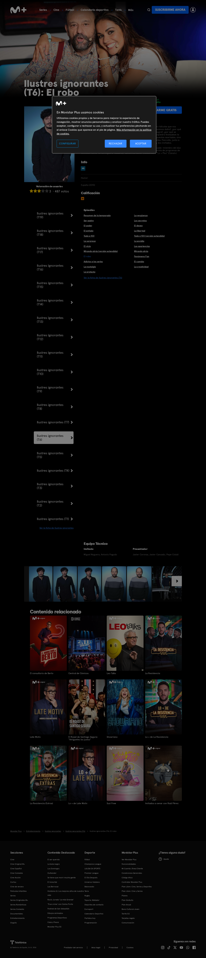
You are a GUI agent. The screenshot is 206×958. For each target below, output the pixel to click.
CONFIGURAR (67, 143)
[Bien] (43, 191)
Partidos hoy (89, 918)
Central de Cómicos (78, 673)
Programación (90, 923)
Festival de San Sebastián (58, 909)
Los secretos (140, 220)
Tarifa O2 (126, 914)
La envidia (139, 241)
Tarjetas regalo (128, 918)
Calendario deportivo (95, 9)
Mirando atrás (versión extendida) (101, 251)
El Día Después (90, 877)
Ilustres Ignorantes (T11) (50, 354)
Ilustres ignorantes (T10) (50, 372)
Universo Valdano (92, 882)
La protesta (89, 272)
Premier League (91, 873)
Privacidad (113, 947)
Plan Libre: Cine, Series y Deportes (137, 886)
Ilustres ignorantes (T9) (50, 389)
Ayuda (166, 859)
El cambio (139, 261)
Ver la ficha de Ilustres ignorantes (56, 528)
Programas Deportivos (57, 918)
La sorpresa (90, 241)
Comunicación (128, 923)
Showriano (112, 737)
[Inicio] (18, 9)
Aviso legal (95, 947)
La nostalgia (90, 266)
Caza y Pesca (53, 922)
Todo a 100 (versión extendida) (149, 236)
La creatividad (141, 266)
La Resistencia (152, 673)
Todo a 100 (89, 236)
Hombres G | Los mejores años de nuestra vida (65, 893)
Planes (124, 896)
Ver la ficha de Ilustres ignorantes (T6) (103, 277)
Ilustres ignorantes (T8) (50, 407)
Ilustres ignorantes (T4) (53, 470)
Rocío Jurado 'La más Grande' (60, 900)
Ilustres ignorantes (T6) (50, 438)
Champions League (92, 864)
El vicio (87, 246)
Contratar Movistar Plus (132, 882)
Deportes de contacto (93, 905)
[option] (41, 584)
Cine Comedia (16, 873)
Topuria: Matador (91, 900)
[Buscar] (148, 9)
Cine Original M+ (17, 864)
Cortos (13, 882)
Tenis (118, 9)
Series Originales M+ (19, 900)
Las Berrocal (52, 886)
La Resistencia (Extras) (41, 803)
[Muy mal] (31, 191)
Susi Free (111, 803)
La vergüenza (141, 215)
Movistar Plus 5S (54, 927)
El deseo (138, 225)
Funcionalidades (129, 864)
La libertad (139, 230)
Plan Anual (126, 905)
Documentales (16, 914)
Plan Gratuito (127, 900)
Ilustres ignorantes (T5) (50, 455)
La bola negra (53, 864)
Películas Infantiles (18, 891)
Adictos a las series (93, 261)
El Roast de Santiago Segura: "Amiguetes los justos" (83, 738)
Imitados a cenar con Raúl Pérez (161, 803)
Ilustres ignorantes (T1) (53, 519)
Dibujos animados (55, 913)
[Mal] (35, 191)
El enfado (88, 230)
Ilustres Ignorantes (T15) (50, 285)
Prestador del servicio (73, 947)
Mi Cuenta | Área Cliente (132, 868)
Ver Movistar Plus (129, 859)
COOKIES (129, 947)
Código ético (127, 877)
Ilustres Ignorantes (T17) (50, 250)
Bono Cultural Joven (130, 909)
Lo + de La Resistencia (156, 737)
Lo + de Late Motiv (77, 803)
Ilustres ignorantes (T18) (50, 233)
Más (130, 10)
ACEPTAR (140, 143)
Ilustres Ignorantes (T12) (50, 337)
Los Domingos (53, 868)
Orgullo (13, 923)
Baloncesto (89, 886)
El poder (88, 225)
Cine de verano (17, 886)
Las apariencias (142, 246)
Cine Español (16, 868)
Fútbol (70, 9)
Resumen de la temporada (97, 215)
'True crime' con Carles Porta (60, 904)
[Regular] (39, 191)
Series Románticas (18, 905)
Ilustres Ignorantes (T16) (50, 267)
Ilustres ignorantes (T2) (50, 503)
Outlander (51, 873)
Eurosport (88, 909)
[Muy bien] (47, 191)
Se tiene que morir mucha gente (61, 877)
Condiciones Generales (132, 873)
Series (43, 9)
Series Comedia (17, 909)
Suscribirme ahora (170, 10)
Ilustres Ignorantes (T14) (50, 302)
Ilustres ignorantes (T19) (50, 215)
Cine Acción (15, 877)
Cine (56, 9)
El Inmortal (52, 882)
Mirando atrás (141, 251)
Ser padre (89, 220)
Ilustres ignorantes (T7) (53, 422)
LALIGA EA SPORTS (92, 868)
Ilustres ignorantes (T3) (50, 486)
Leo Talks (111, 673)
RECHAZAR (115, 143)
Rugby (87, 896)
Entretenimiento (17, 918)
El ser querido (53, 859)
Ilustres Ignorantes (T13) (50, 320)
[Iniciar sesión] (193, 10)
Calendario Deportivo (93, 914)
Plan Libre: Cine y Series (132, 891)
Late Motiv (35, 737)
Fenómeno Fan (141, 256)
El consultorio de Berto (41, 673)
